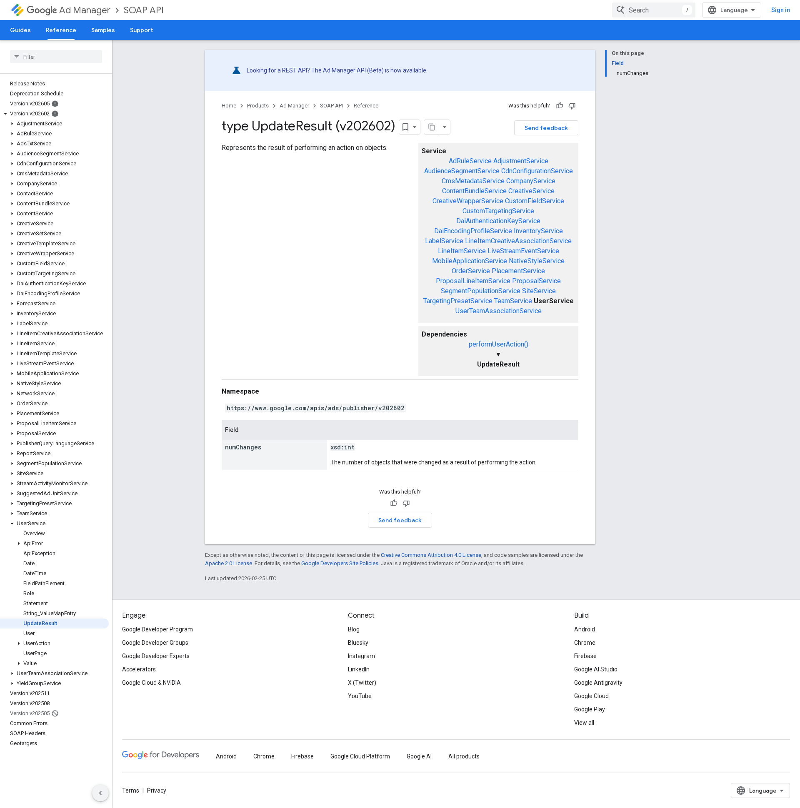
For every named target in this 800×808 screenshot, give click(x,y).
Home (229, 105)
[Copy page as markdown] (431, 127)
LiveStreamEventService (523, 251)
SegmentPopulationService (480, 291)
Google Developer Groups (155, 642)
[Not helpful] (572, 106)
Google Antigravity (598, 682)
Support (141, 30)
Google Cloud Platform (360, 756)
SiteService (539, 291)
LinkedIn (359, 669)
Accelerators (139, 669)
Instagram (361, 656)
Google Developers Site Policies (339, 563)
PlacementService (518, 271)
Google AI (419, 756)
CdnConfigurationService (537, 171)
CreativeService (531, 191)
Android (584, 629)
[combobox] (653, 9)
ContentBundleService (474, 191)
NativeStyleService (537, 261)
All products (464, 756)
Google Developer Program (157, 629)
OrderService (471, 271)
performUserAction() (498, 344)
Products (258, 105)
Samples (103, 30)
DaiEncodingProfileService (473, 231)
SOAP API (144, 10)
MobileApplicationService (469, 261)
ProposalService (536, 281)
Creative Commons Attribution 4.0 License (431, 555)
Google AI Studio (596, 669)
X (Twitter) (362, 682)
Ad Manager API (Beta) (353, 70)
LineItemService (462, 251)
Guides (20, 30)
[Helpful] (559, 106)
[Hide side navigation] (100, 793)
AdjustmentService (520, 161)
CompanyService (530, 181)
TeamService (513, 301)
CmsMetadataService (473, 181)
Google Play (589, 709)
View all (584, 722)
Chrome (584, 642)
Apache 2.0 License (228, 563)
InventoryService (538, 231)
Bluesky (358, 642)
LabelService (444, 241)
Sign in (780, 10)
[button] (54, 114)
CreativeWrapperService (467, 201)
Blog (354, 629)
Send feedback (546, 128)
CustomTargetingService (498, 211)
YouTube (360, 696)
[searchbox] (56, 56)
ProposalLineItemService (473, 281)
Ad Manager (84, 10)
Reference (61, 30)
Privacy (156, 790)
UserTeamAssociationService (498, 311)
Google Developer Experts (156, 656)
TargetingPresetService (457, 301)
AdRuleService (470, 161)
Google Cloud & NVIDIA (151, 682)
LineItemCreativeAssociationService (518, 241)
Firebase (585, 656)
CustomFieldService (534, 201)
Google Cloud (591, 696)
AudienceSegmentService (462, 171)
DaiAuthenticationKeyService (498, 221)
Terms (130, 790)
